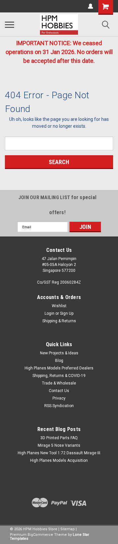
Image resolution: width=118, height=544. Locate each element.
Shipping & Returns (59, 321)
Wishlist (59, 306)
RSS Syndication (59, 405)
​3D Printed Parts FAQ (59, 438)
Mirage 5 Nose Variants (59, 445)
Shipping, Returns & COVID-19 (59, 375)
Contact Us (59, 390)
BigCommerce (40, 535)
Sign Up (66, 313)
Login (49, 313)
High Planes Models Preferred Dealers (59, 368)
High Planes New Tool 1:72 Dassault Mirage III (59, 453)
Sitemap (67, 529)
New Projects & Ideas (59, 353)
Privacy (59, 398)
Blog (59, 360)
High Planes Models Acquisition (59, 460)
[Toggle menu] (9, 24)
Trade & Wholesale (59, 383)
